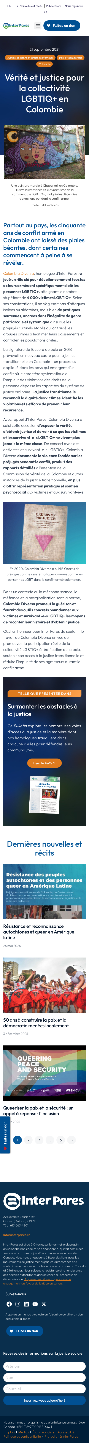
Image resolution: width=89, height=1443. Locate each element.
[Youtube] (35, 1304)
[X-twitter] (44, 1304)
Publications (53, 6)
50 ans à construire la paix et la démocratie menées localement (36, 1023)
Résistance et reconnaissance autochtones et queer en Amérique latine (38, 932)
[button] (37, 25)
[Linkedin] (26, 1304)
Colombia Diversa (18, 273)
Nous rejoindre (74, 6)
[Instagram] (18, 1304)
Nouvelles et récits (31, 6)
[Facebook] (9, 1304)
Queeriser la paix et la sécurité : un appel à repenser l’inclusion (38, 1110)
